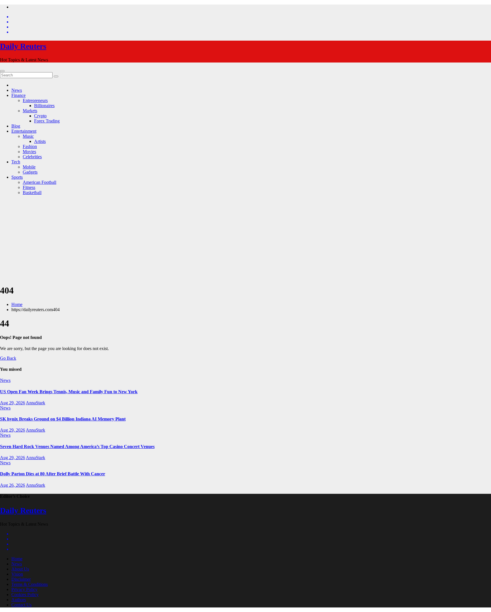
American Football (39, 182)
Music (28, 136)
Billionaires (44, 105)
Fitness (29, 187)
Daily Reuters (23, 46)
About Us (20, 569)
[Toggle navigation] (2, 71)
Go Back (8, 358)
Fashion (30, 146)
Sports (17, 177)
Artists (40, 141)
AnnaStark (35, 402)
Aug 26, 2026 (12, 485)
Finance (18, 95)
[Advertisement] (245, 239)
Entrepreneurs (35, 100)
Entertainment (23, 131)
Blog (15, 126)
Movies (29, 151)
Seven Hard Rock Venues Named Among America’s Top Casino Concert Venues (77, 446)
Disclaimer (21, 579)
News (16, 90)
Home (16, 304)
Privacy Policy (24, 589)
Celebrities (32, 156)
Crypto (40, 115)
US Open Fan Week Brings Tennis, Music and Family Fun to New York (69, 391)
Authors (18, 599)
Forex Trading (47, 120)
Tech (15, 161)
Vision (17, 574)
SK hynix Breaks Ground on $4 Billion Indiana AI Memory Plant (63, 419)
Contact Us (21, 604)
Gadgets (30, 172)
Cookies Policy (25, 594)
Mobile (29, 167)
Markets (30, 110)
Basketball (32, 192)
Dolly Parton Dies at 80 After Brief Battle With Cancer (52, 473)
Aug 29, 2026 (12, 402)
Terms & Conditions (29, 584)
